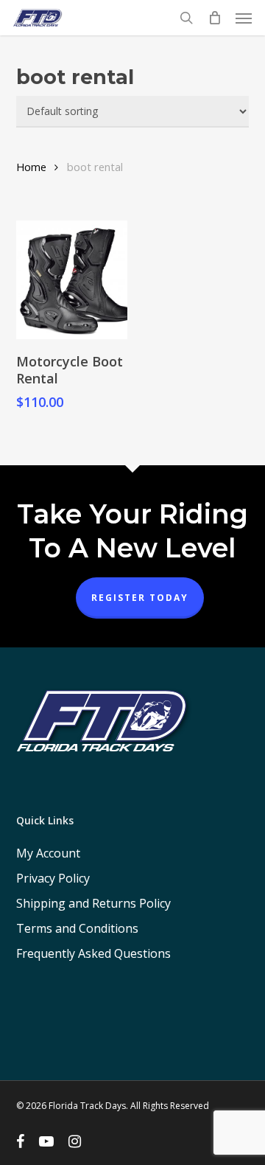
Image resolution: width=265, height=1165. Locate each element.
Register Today (139, 597)
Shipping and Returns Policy (93, 903)
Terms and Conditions (77, 928)
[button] (244, 17)
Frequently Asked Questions (93, 953)
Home (31, 166)
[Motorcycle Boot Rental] (71, 280)
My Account (48, 853)
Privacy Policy (53, 878)
